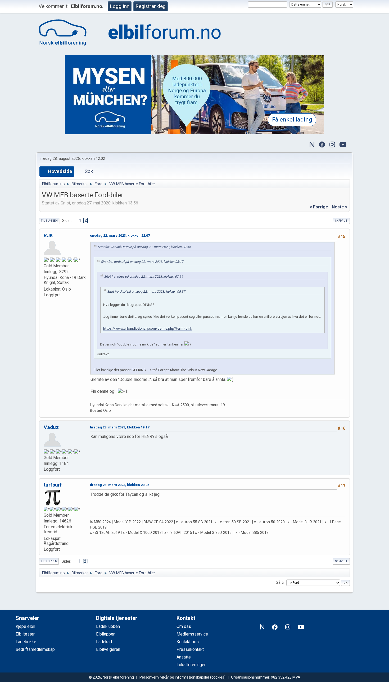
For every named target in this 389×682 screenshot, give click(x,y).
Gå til (280, 583)
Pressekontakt (190, 649)
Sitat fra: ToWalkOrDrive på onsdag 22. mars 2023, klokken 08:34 (144, 247)
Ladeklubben (108, 626)
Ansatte (184, 657)
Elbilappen (105, 634)
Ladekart (104, 641)
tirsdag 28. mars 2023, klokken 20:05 (119, 485)
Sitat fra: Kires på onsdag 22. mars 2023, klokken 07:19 (143, 276)
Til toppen (49, 561)
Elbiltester (25, 634)
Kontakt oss (188, 641)
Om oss (184, 626)
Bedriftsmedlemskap (35, 649)
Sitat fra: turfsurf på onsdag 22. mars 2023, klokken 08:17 (142, 262)
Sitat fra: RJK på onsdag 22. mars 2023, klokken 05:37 (146, 291)
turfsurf (53, 485)
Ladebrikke (26, 641)
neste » (339, 206)
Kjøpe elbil (25, 626)
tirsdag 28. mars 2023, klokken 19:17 (119, 427)
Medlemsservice (192, 634)
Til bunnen (49, 220)
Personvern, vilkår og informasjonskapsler (174, 677)
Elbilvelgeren (108, 649)
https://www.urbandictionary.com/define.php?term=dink (147, 328)
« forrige (319, 206)
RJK (48, 235)
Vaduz (51, 427)
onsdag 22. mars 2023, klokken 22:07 (120, 235)
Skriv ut (341, 220)
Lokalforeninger (191, 664)
